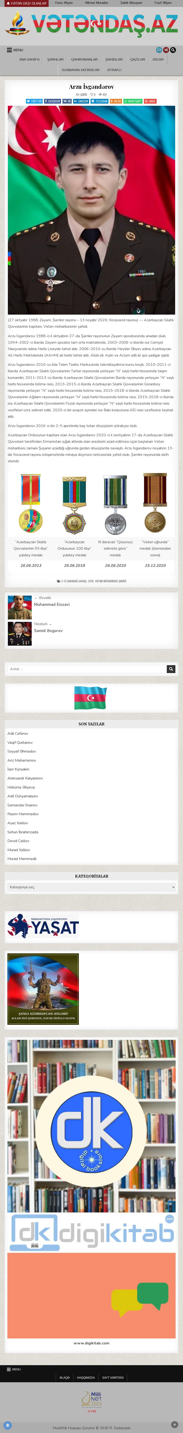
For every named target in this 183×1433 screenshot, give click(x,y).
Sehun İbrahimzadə (22, 832)
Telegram (101, 101)
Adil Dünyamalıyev (22, 796)
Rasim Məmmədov (23, 814)
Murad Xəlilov (18, 850)
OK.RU (117, 101)
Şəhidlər (114, 59)
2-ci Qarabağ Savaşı (73, 581)
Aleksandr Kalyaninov (25, 778)
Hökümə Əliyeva (21, 787)
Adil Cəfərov (17, 733)
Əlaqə (65, 1377)
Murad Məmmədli (21, 858)
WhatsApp (135, 101)
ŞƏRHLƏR (55, 59)
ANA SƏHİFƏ (29, 59)
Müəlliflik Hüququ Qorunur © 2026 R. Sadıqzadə (92, 1428)
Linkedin (83, 101)
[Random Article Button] (166, 50)
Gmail (152, 101)
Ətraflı (114, 70)
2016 (91, 581)
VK (69, 101)
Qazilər (137, 59)
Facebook (54, 101)
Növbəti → (43, 624)
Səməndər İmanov (22, 805)
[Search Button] (173, 50)
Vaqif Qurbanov (20, 742)
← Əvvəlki (42, 597)
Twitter (36, 101)
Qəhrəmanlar (84, 59)
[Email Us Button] (159, 50)
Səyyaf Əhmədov (21, 751)
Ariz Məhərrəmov (21, 760)
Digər (158, 59)
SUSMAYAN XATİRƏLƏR (81, 70)
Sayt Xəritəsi (112, 1377)
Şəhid (83, 94)
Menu (18, 50)
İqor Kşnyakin (18, 769)
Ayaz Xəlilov (17, 823)
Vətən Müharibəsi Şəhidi (110, 581)
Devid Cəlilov (18, 841)
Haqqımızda (86, 1377)
